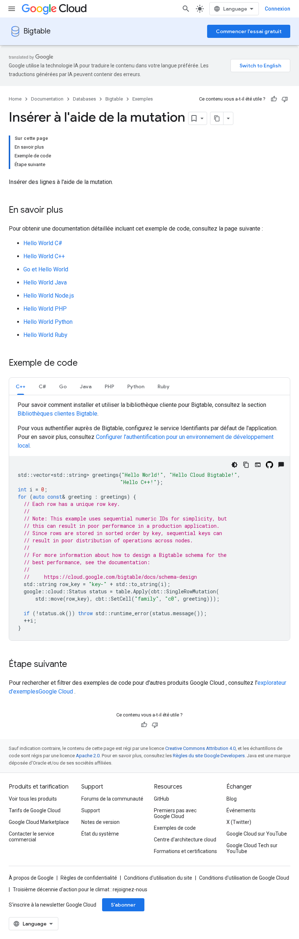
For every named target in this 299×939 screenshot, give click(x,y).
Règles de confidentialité (89, 878)
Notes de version (100, 822)
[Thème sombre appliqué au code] (234, 465)
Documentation (47, 99)
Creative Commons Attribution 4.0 (200, 748)
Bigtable (37, 31)
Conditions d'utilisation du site (158, 878)
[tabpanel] (149, 520)
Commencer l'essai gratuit (248, 31)
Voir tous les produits (33, 799)
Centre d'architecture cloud (185, 839)
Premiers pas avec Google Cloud (175, 813)
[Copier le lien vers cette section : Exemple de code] (85, 363)
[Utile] (273, 99)
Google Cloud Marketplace (39, 822)
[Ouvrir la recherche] (186, 8)
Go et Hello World (45, 269)
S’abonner (123, 904)
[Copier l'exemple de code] (246, 465)
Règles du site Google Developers (209, 755)
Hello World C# (42, 243)
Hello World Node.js (48, 295)
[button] (20, 386)
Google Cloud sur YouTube (256, 834)
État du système (100, 834)
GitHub (161, 799)
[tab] (20, 386)
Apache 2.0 (88, 755)
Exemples (142, 99)
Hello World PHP (45, 308)
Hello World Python (48, 321)
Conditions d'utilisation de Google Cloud (244, 878)
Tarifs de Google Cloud (35, 810)
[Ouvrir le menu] (11, 8)
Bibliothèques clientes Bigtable (57, 413)
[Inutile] (284, 99)
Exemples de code (175, 828)
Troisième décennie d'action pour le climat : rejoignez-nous (80, 889)
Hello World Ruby (45, 334)
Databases (84, 99)
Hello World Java (45, 282)
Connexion (277, 9)
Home (15, 99)
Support (90, 810)
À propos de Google (31, 878)
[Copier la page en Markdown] (217, 118)
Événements (241, 810)
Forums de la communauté (112, 799)
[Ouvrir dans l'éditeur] (258, 465)
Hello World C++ (44, 256)
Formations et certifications (185, 851)
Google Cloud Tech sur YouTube (251, 848)
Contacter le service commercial (31, 836)
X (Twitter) (238, 822)
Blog (231, 799)
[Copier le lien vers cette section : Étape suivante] (74, 664)
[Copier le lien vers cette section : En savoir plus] (70, 210)
